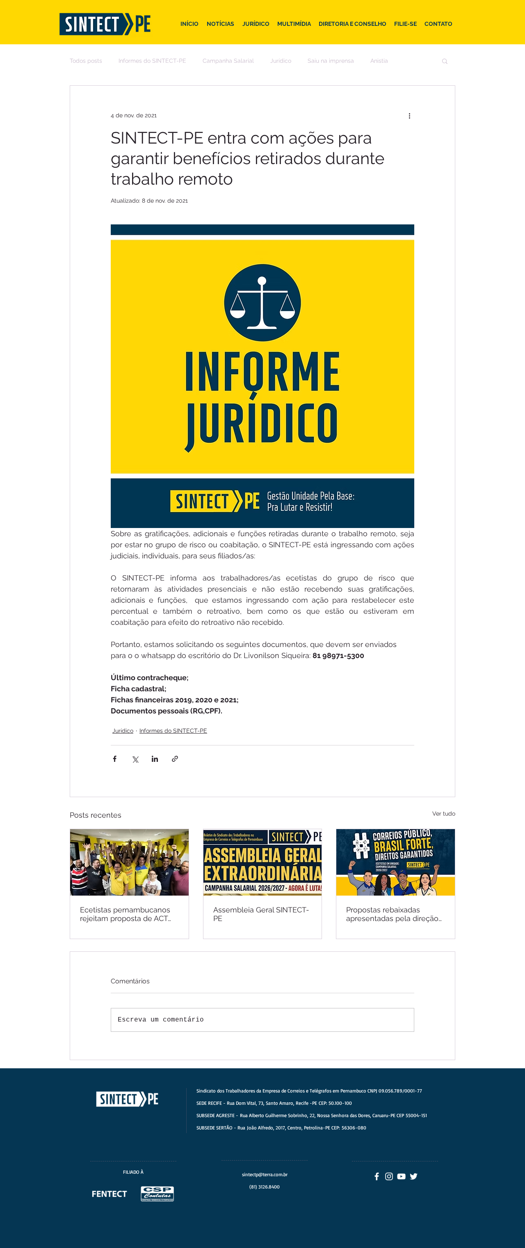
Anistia (379, 60)
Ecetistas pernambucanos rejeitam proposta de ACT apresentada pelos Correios (128, 914)
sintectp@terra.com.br (265, 1174)
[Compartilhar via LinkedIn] (155, 759)
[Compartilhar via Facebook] (115, 759)
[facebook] (377, 1176)
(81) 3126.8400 (264, 1187)
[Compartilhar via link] (175, 759)
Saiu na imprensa (331, 60)
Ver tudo (443, 813)
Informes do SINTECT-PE (152, 60)
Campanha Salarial (228, 60)
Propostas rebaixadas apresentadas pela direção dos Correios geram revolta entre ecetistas (393, 914)
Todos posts (86, 60)
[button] (445, 60)
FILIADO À (133, 1172)
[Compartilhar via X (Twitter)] (135, 759)
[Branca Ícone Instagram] (389, 1176)
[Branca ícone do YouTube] (401, 1176)
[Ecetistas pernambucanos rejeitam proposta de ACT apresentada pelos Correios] (129, 862)
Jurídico (280, 60)
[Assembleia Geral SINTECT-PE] (262, 862)
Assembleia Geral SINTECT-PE (261, 914)
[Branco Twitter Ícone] (414, 1176)
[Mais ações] (409, 115)
